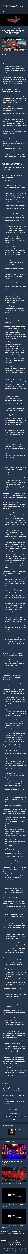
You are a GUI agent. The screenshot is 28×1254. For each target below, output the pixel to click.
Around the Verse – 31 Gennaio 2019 (12, 1226)
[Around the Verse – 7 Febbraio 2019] (14, 1195)
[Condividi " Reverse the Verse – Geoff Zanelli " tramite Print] (14, 1119)
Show (22, 28)
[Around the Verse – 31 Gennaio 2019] (14, 1216)
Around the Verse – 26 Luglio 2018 (12, 1183)
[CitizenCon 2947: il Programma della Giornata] (14, 1151)
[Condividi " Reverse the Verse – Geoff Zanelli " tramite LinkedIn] (15, 1116)
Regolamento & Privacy (14, 1240)
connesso (9, 1233)
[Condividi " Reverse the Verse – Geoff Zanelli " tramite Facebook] (3, 1116)
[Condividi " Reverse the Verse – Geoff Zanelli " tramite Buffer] (18, 1116)
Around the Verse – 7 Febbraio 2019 (12, 1204)
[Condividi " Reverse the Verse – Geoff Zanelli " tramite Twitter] (6, 1116)
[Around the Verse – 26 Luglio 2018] (14, 1174)
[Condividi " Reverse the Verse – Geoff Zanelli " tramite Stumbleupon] (21, 1116)
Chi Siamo (24, 1240)
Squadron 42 (15, 1109)
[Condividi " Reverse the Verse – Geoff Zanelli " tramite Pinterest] (12, 1116)
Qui (15, 81)
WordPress (17, 1242)
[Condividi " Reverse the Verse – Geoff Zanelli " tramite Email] (24, 1116)
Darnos (11, 28)
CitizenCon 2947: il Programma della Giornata (13, 1162)
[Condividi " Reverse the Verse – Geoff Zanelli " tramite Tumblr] (9, 1116)
